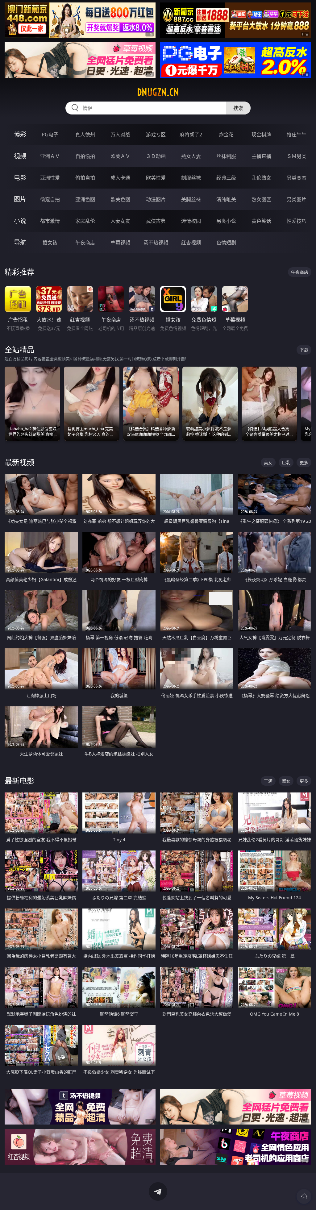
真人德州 (85, 134)
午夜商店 (85, 242)
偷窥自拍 (50, 199)
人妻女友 (120, 221)
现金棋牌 (261, 134)
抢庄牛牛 (296, 134)
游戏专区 (156, 134)
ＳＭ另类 (296, 156)
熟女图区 (261, 199)
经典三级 (226, 177)
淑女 (286, 781)
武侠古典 (156, 221)
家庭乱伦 (85, 221)
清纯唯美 (226, 199)
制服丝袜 (191, 177)
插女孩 (50, 242)
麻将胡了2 (191, 134)
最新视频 (19, 462)
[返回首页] (304, 1196)
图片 (20, 199)
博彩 (20, 134)
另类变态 (296, 177)
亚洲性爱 (50, 177)
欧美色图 (120, 199)
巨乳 (286, 462)
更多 (304, 462)
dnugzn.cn (158, 92)
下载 (304, 350)
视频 (20, 156)
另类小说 (226, 221)
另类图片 (296, 199)
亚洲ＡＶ (50, 156)
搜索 (238, 108)
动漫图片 (156, 199)
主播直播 (261, 156)
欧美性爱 (156, 177)
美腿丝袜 (191, 199)
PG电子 (50, 134)
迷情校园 (191, 221)
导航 (20, 242)
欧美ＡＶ (120, 156)
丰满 (268, 781)
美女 (268, 462)
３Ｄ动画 (156, 156)
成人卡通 (120, 177)
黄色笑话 (261, 221)
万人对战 (120, 134)
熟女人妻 (191, 156)
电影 (20, 177)
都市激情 (50, 221)
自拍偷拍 (85, 156)
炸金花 (226, 134)
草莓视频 (120, 242)
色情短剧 (226, 242)
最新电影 (19, 780)
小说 (20, 221)
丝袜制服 (226, 156)
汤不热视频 (155, 242)
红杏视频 (191, 242)
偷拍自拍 (85, 177)
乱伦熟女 (261, 177)
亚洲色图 (85, 199)
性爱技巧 (296, 221)
